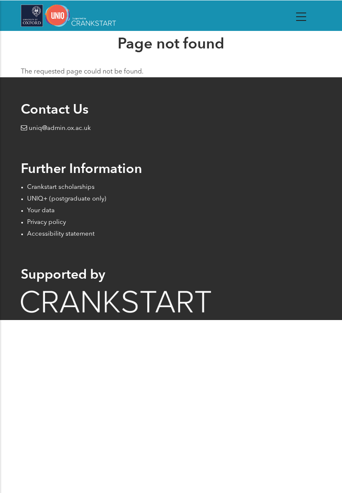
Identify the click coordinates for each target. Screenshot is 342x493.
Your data (41, 211)
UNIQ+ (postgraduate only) (66, 199)
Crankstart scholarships (61, 187)
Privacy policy (46, 222)
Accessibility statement (61, 234)
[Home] (68, 15)
